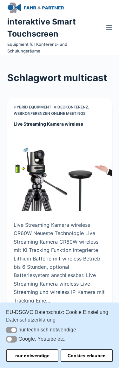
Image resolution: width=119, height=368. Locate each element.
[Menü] (109, 27)
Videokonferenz (71, 107)
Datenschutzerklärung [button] (31, 320)
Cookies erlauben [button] (87, 355)
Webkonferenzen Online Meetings (50, 113)
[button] (11, 330)
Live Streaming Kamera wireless (48, 124)
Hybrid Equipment (32, 107)
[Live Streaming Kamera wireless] (59, 172)
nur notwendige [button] (32, 355)
